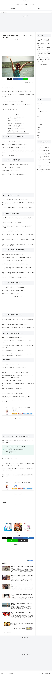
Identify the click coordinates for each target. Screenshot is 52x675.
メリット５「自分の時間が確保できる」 (16, 123)
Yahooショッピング (27, 413)
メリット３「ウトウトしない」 (15, 120)
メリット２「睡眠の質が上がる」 (15, 118)
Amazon (14, 413)
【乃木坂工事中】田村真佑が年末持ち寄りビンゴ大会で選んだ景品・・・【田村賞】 (43, 59)
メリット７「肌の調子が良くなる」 (15, 126)
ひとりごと (4, 502)
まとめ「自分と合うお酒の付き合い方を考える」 (18, 131)
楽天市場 (20, 413)
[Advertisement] (26, 24)
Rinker (16, 410)
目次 (16, 114)
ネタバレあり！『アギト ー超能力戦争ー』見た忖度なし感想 (43, 40)
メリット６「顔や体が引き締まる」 (15, 125)
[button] (51, 12)
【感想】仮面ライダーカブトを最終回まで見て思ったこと (43, 48)
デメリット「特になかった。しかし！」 (16, 128)
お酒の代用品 (11, 130)
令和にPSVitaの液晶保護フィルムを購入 (43, 44)
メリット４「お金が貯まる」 (14, 121)
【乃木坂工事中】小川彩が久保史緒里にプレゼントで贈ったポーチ (43, 54)
